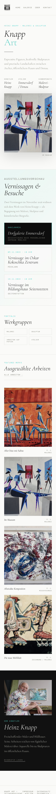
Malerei (10, 332)
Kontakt (47, 8)
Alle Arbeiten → (13, 375)
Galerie (27, 8)
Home (18, 8)
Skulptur (36, 332)
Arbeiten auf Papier (13, 341)
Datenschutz (43, 791)
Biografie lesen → (14, 760)
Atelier (35, 340)
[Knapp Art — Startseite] (7, 7)
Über (37, 8)
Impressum (27, 791)
